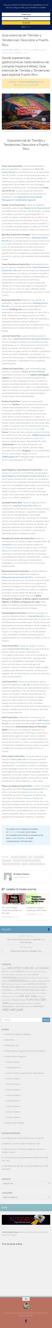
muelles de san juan (19, 993)
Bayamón (22, 197)
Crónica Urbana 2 (13, 1079)
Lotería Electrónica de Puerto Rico (29, 339)
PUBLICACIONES (7, 1000)
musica (43, 993)
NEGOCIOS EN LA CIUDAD (10, 996)
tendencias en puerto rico (11, 864)
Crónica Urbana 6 (13, 1101)
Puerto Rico (33, 999)
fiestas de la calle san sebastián (33, 987)
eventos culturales (22, 984)
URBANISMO (38, 1006)
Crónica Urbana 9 (13, 1117)
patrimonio (40, 996)
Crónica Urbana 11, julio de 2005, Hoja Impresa (25, 1073)
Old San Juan (28, 996)
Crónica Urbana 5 (13, 1095)
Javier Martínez (18, 838)
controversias (9, 977)
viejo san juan (12, 1009)
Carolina (19, 200)
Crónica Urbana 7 (13, 1106)
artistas (26, 971)
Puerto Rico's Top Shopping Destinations (26, 860)
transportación (7, 1006)
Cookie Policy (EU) (11, 1045)
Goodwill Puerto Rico (23, 506)
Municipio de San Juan (33, 993)
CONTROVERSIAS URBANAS (27, 978)
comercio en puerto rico (19, 857)
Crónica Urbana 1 (13, 1062)
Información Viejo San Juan (30, 990)
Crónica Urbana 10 (13, 1067)
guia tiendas (7, 860)
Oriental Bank (34, 616)
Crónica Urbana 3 (13, 1084)
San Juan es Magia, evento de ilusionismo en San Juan (12, 910)
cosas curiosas (43, 978)
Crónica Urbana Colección (15, 1056)
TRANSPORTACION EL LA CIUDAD (28, 1003)
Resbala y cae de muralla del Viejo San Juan (22, 1144)
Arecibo (4, 968)
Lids (24, 685)
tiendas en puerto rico (37, 864)
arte (3, 971)
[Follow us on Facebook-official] (48, 929)
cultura (4, 981)
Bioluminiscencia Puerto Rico (15, 577)
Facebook (13, 832)
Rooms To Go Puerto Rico (36, 208)
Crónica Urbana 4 (13, 1090)
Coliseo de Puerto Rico (32, 372)
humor (13, 990)
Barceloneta (42, 435)
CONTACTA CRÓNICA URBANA (17, 1034)
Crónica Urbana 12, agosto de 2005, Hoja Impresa (24, 1051)
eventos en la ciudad (37, 984)
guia (30, 857)
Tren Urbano (21, 1006)
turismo (29, 1006)
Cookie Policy (9, 1040)
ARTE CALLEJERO (10, 971)
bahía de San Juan (35, 971)
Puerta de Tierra (19, 1000)
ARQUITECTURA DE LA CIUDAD (28, 968)
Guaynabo (35, 197)
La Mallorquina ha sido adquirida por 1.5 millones (24, 1138)
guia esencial (38, 857)
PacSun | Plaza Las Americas (29, 429)
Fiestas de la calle (11, 987)
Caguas (30, 200)
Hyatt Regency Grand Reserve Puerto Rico (22, 476)
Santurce (12, 1003)
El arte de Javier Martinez (14, 1123)
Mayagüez (7, 200)
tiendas (24, 864)
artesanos (20, 971)
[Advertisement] (26, 1268)
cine (16, 975)
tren (14, 1006)
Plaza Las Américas (31, 789)
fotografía (6, 990)
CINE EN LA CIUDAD (25, 974)
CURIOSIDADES (16, 980)
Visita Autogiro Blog (10, 1232)
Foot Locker (17, 759)
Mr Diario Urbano (13, 50)
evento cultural (11, 984)
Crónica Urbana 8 (13, 1112)
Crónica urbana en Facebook (26, 85)
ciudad (35, 974)
